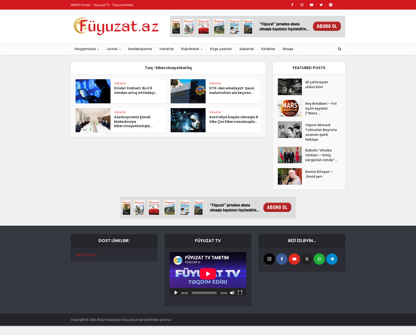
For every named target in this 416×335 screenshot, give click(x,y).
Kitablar (268, 48)
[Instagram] (269, 259)
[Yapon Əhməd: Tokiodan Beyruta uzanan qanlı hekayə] (291, 129)
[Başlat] (176, 292)
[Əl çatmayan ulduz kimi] (291, 87)
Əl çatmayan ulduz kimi (316, 84)
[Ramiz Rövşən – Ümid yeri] (291, 176)
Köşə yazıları (221, 48)
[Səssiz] (232, 292)
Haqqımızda (85, 48)
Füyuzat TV (102, 5)
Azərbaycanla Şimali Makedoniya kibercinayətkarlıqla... (133, 122)
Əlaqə (288, 48)
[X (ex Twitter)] (306, 259)
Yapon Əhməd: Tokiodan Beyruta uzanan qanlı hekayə (321, 132)
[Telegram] (332, 259)
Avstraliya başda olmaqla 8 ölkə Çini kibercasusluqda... (233, 119)
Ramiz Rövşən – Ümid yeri (319, 174)
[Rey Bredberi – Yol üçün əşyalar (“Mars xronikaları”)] (291, 108)
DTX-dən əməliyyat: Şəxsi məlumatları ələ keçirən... (231, 90)
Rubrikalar (190, 48)
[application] (208, 273)
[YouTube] (294, 259)
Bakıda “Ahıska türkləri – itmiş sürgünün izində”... (321, 155)
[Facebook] (281, 259)
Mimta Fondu (86, 254)
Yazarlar (166, 48)
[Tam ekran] (240, 292)
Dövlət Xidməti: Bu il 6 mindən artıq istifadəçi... (136, 90)
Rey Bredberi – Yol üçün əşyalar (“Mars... (321, 108)
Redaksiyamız (140, 48)
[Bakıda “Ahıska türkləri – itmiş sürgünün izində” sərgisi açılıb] (291, 155)
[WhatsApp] (319, 259)
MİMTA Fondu (81, 5)
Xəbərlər (246, 48)
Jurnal (111, 48)
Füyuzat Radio (123, 5)
